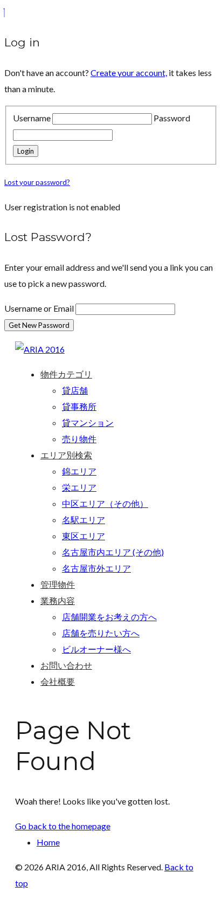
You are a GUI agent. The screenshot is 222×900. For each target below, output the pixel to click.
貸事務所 (79, 406)
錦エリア (79, 471)
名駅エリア (83, 519)
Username (32, 118)
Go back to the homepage (62, 826)
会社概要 (57, 681)
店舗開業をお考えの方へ (109, 617)
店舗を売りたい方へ (101, 633)
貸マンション (88, 422)
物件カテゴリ (66, 374)
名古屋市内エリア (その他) (113, 552)
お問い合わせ (66, 665)
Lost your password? (37, 182)
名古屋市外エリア (96, 568)
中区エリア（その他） (105, 503)
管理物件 (57, 584)
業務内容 (57, 600)
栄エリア (79, 487)
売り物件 (79, 439)
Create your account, (129, 72)
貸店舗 (75, 390)
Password (172, 118)
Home (48, 842)
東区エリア (83, 536)
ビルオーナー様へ (96, 649)
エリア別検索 (66, 455)
